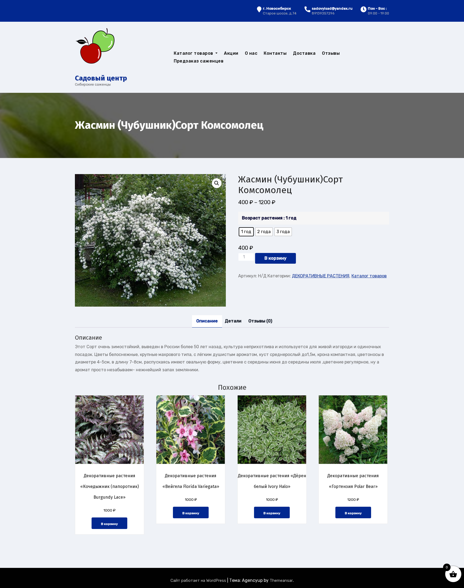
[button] (217, 183)
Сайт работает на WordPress (199, 580)
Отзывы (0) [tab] (260, 321)
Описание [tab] (207, 321)
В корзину (275, 258)
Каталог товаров (194, 53)
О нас (251, 53)
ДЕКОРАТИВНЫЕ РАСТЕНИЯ (320, 275)
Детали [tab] (233, 321)
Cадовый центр (101, 78)
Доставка (304, 53)
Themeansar (281, 580)
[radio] (246, 232)
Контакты (275, 53)
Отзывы (331, 53)
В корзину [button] (109, 524)
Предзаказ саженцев (198, 61)
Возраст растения (262, 217)
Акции (231, 53)
